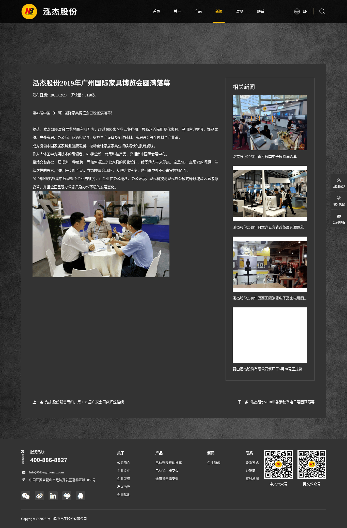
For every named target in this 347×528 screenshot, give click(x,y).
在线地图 (252, 479)
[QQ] (80, 495)
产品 (198, 11)
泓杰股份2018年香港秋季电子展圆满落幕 (282, 402)
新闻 (219, 11)
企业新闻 (213, 463)
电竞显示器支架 (167, 470)
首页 (156, 11)
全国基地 (123, 495)
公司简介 (123, 463)
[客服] (66, 495)
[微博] (39, 495)
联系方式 (252, 463)
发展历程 (123, 486)
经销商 (251, 470)
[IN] (53, 495)
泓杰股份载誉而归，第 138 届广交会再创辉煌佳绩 (84, 402)
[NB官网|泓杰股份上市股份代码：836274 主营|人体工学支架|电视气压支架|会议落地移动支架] (49, 11)
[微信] (25, 495)
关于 (177, 11)
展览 (239, 11)
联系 (260, 11)
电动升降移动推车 (168, 463)
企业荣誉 (123, 479)
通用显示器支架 (167, 479)
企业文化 (123, 470)
